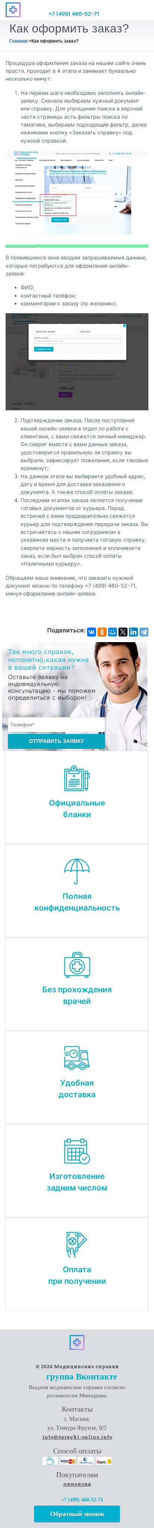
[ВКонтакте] (91, 632)
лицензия (77, 1484)
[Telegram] (143, 632)
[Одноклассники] (102, 632)
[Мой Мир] (112, 632)
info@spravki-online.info (77, 1437)
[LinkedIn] (133, 632)
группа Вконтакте (80, 1376)
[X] (122, 632)
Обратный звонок (77, 1514)
